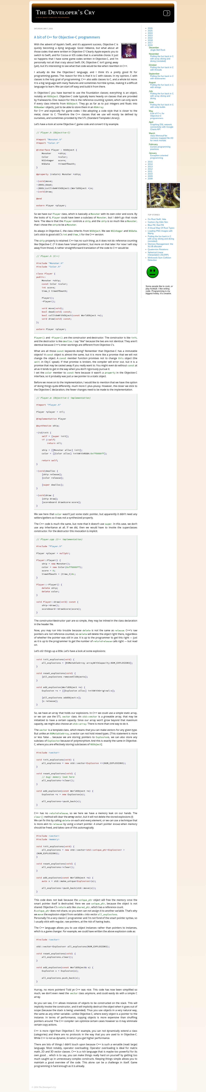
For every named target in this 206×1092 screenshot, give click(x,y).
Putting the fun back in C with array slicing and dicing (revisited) (162, 58)
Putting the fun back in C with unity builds (162, 105)
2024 (150, 33)
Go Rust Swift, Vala (157, 219)
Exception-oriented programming (159, 156)
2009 (150, 176)
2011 (150, 171)
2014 (150, 164)
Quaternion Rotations (158, 249)
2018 (150, 40)
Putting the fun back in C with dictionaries (162, 77)
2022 (150, 38)
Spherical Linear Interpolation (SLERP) (158, 253)
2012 (150, 169)
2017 (150, 42)
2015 (150, 162)
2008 (150, 178)
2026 (150, 28)
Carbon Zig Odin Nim (158, 222)
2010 (150, 174)
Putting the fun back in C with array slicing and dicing (162, 96)
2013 (150, 166)
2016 (150, 45)
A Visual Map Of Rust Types (161, 228)
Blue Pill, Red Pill (156, 225)
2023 (150, 35)
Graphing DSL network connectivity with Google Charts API (161, 126)
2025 (150, 30)
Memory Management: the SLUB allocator (160, 245)
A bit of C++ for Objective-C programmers (157, 115)
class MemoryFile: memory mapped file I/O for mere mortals (161, 138)
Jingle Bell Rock (157, 50)
